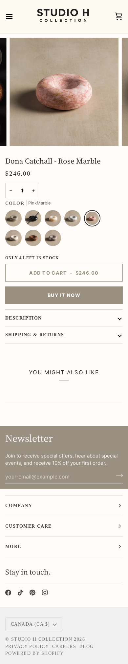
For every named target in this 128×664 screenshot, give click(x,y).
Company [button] (18, 505)
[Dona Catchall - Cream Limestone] (15, 239)
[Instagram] (45, 593)
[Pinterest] (32, 593)
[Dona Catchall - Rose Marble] (94, 220)
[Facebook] (8, 593)
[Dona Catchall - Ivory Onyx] (54, 220)
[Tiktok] (20, 593)
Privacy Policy (27, 646)
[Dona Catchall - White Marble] (74, 220)
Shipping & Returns (34, 334)
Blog (86, 646)
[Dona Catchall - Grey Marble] (53, 239)
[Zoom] (22, 134)
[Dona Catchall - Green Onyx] (15, 220)
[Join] (117, 476)
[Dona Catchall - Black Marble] (35, 220)
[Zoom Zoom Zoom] (64, 92)
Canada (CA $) (30, 624)
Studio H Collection (41, 639)
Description (23, 318)
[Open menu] (15, 16)
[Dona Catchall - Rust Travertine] (35, 239)
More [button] (13, 546)
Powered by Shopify (34, 653)
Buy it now (64, 295)
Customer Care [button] (28, 526)
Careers (64, 646)
